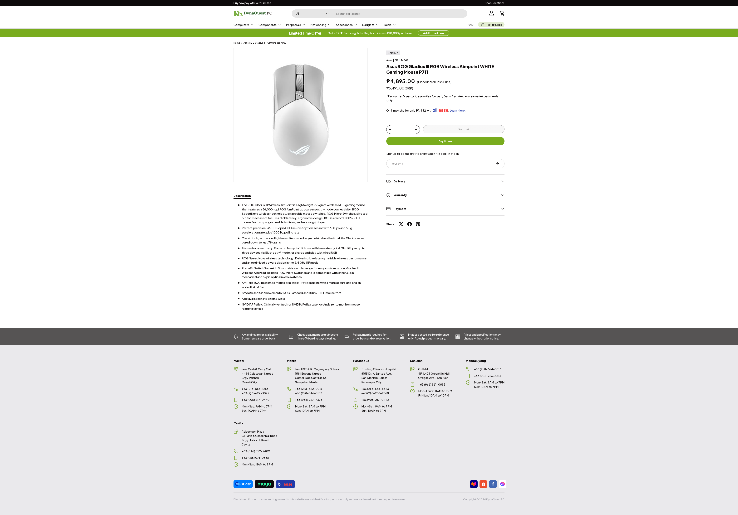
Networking (318, 24)
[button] (502, 13)
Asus (389, 60)
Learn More (457, 110)
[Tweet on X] (401, 224)
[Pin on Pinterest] (418, 224)
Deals (387, 24)
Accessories (344, 24)
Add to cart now (433, 33)
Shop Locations (494, 3)
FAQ (471, 24)
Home (237, 43)
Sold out (463, 129)
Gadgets (368, 24)
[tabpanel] (301, 257)
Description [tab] (242, 195)
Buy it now (445, 141)
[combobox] (379, 13)
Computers (241, 24)
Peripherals (293, 24)
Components (267, 24)
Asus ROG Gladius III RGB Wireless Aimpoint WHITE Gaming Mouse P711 (265, 43)
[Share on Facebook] (409, 224)
